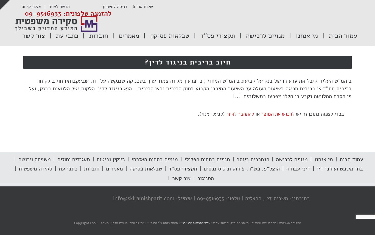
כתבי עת (68, 168)
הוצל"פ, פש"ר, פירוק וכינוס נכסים (242, 168)
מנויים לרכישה (292, 159)
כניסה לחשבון (118, 7)
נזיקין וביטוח (111, 159)
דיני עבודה (298, 168)
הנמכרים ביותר (253, 159)
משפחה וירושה (34, 159)
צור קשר (181, 178)
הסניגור (205, 178)
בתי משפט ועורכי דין (340, 168)
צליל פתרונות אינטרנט (195, 223)
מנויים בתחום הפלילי (207, 159)
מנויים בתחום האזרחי (154, 159)
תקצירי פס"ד (183, 168)
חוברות (91, 168)
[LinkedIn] (80, 198)
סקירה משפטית (35, 168)
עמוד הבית (351, 159)
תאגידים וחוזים (73, 159)
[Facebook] (101, 198)
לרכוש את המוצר (278, 114)
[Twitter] (91, 198)
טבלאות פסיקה (146, 168)
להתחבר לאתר (240, 114)
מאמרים (114, 168)
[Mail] (69, 198)
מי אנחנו (323, 159)
